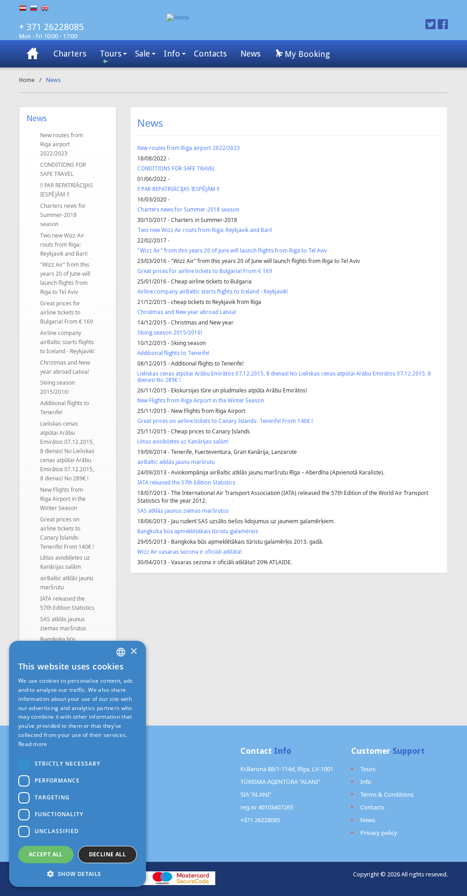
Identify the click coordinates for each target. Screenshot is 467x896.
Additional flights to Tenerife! (64, 407)
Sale (142, 53)
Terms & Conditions (387, 794)
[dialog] (77, 764)
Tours (110, 53)
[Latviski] (24, 8)
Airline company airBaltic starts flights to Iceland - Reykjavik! (67, 342)
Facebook (443, 24)
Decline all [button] (107, 854)
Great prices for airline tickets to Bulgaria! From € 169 (66, 312)
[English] (46, 8)
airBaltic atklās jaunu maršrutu (66, 582)
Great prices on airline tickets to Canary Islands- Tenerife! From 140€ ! (67, 533)
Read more (32, 744)
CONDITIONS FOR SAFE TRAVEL (63, 169)
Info (172, 53)
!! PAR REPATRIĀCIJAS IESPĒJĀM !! (66, 189)
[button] (77, 873)
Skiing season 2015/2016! (57, 387)
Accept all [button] (46, 854)
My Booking (306, 54)
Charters (69, 53)
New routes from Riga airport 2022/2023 (61, 144)
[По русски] (35, 8)
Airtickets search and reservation (33, 53)
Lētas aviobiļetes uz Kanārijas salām (65, 562)
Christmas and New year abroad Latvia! (65, 367)
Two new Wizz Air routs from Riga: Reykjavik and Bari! (64, 244)
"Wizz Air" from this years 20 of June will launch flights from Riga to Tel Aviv (65, 278)
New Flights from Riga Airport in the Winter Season (63, 499)
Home (27, 80)
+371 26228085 (260, 820)
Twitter (430, 24)
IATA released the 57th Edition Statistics (67, 603)
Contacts (210, 53)
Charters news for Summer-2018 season (63, 215)
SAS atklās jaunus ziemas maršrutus (63, 623)
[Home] (270, 17)
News (250, 53)
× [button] (133, 651)
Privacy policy (378, 833)
